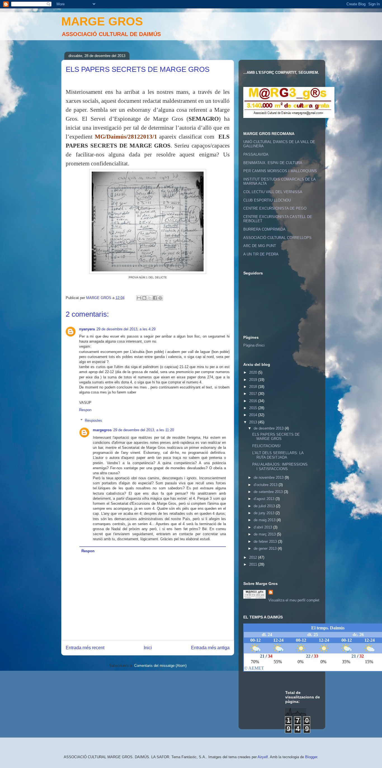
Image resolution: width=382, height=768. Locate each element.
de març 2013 (265, 534)
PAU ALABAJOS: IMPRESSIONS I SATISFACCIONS (280, 466)
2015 (253, 408)
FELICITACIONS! (266, 446)
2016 (253, 401)
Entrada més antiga (210, 647)
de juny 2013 (264, 513)
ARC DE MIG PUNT (259, 246)
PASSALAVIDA (255, 154)
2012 (253, 557)
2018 (253, 387)
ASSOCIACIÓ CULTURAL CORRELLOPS (277, 238)
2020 (253, 372)
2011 (253, 564)
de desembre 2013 (269, 428)
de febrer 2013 (266, 541)
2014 (253, 415)
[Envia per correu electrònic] (139, 298)
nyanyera (87, 329)
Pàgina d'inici (254, 345)
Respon (85, 410)
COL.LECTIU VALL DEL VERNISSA (272, 192)
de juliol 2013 (265, 506)
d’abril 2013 (263, 527)
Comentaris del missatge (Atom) (160, 665)
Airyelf (263, 757)
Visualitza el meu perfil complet (293, 600)
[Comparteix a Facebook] (155, 298)
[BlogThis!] (144, 298)
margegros (102, 430)
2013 (253, 422)
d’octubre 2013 (266, 485)
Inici (148, 647)
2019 (253, 380)
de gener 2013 (266, 548)
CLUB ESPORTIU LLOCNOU (267, 200)
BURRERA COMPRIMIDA (264, 229)
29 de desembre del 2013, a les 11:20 (143, 430)
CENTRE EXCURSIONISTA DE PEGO (274, 208)
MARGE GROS (102, 21)
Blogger (311, 757)
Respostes (93, 420)
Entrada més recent (85, 647)
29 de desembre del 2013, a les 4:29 (125, 329)
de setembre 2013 (269, 492)
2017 (253, 394)
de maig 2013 (265, 520)
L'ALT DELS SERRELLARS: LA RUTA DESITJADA (277, 455)
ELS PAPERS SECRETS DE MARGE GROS (276, 436)
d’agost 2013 (264, 499)
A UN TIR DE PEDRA (261, 254)
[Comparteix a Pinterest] (160, 298)
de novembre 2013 (269, 477)
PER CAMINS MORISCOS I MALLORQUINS (280, 171)
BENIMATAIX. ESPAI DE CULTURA (272, 163)
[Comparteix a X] (149, 298)
